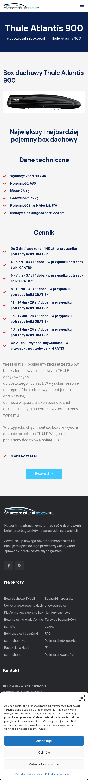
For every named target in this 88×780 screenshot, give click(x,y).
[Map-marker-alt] (19, 565)
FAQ (48, 634)
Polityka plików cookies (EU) (61, 644)
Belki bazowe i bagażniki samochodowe (21, 637)
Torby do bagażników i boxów (60, 623)
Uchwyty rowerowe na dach (23, 606)
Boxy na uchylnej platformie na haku (23, 623)
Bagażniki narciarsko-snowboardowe (60, 602)
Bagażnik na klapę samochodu (16, 651)
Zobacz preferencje (44, 764)
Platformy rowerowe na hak (23, 613)
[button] (81, 697)
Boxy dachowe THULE (19, 599)
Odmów (44, 752)
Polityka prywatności (58, 774)
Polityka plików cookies (29, 774)
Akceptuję (44, 741)
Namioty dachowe (57, 613)
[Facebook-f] (8, 565)
